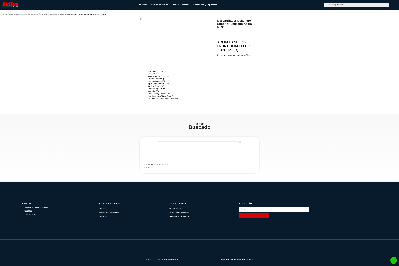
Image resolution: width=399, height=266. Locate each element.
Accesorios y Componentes (17, 14)
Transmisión (43, 14)
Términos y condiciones (109, 212)
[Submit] (254, 215)
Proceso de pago (176, 208)
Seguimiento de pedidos (179, 216)
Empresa (103, 208)
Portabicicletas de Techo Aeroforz (157, 164)
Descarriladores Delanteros (57, 14)
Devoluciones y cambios (179, 212)
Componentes (33, 14)
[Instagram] (202, 246)
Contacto (103, 216)
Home (4, 14)
